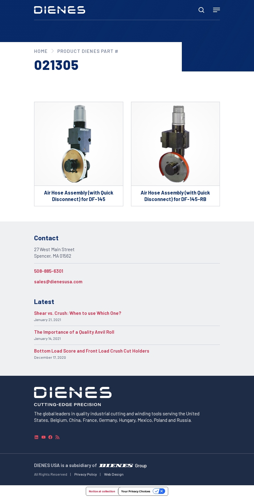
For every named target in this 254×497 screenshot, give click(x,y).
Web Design (114, 474)
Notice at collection (102, 491)
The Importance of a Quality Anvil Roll (74, 332)
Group (141, 465)
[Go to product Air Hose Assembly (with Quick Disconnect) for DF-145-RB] (175, 154)
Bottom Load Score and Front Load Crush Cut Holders (91, 350)
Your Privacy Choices (135, 491)
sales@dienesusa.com (58, 281)
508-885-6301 (48, 271)
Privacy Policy (85, 474)
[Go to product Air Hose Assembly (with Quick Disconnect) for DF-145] (78, 154)
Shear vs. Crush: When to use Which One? (77, 313)
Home (41, 51)
